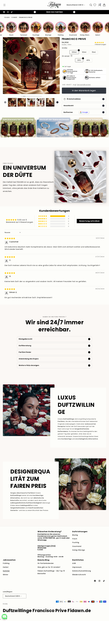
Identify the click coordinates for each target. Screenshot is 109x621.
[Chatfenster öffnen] (4, 616)
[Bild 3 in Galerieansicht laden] (31, 102)
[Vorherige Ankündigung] (34, 12)
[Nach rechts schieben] (57, 102)
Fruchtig (75, 542)
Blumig (75, 535)
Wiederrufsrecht (79, 575)
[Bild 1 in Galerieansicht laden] (12, 102)
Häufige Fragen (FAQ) (47, 546)
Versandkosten (84, 84)
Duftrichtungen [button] (79, 531)
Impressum (77, 567)
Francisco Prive (25, 17)
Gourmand (76, 546)
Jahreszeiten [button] (9, 560)
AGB (74, 563)
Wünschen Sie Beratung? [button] (50, 531)
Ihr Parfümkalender (46, 563)
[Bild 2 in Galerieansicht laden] (22, 102)
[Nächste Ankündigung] (74, 12)
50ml (84, 52)
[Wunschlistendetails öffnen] (94, 5)
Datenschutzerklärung (81, 571)
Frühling (6, 563)
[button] (4, 5)
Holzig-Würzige (78, 550)
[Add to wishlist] (57, 39)
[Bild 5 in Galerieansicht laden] (50, 102)
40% (88, 60)
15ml (94, 52)
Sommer (14, 17)
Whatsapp (42, 548)
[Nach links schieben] (5, 102)
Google (85, 112)
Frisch (74, 539)
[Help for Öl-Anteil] (71, 56)
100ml (74, 52)
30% (79, 60)
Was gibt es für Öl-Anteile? (49, 567)
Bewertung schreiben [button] (89, 221)
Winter (5, 575)
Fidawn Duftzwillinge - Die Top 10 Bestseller (51, 572)
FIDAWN (7, 17)
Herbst (6, 567)
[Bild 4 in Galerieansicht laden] (41, 102)
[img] (10, 238)
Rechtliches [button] (78, 560)
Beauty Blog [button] (43, 560)
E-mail (40, 549)
